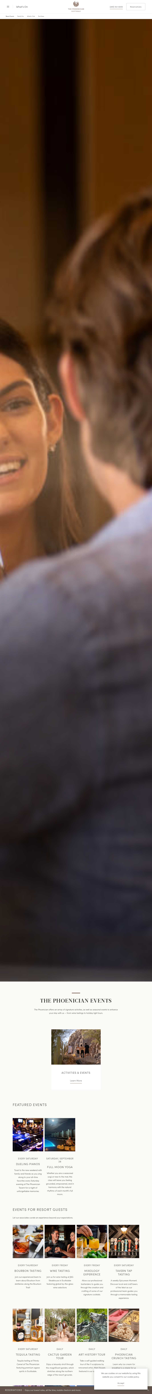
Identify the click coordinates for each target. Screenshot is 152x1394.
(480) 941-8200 (116, 6)
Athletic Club (31, 16)
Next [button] (140, 1390)
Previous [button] (132, 1390)
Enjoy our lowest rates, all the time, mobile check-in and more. (43, 1389)
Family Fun (20, 16)
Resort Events (10, 16)
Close (148, 1390)
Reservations (136, 6)
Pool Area (41, 16)
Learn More (76, 1080)
